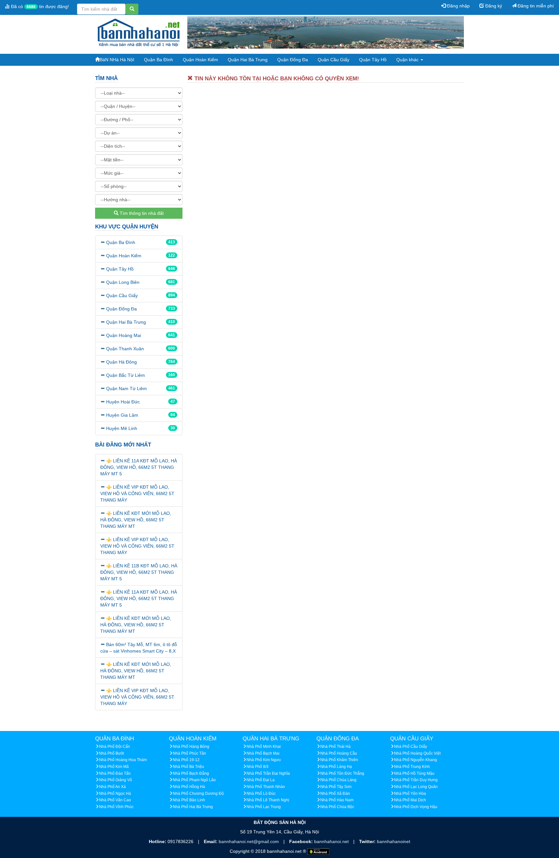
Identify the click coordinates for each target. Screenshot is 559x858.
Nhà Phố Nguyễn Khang (415, 760)
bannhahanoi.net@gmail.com (249, 841)
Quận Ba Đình (158, 59)
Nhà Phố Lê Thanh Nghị (268, 800)
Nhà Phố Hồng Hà (189, 786)
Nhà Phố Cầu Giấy (410, 746)
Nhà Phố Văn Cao (115, 800)
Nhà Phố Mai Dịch (410, 800)
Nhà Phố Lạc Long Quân (416, 786)
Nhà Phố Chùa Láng (338, 780)
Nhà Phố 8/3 (258, 766)
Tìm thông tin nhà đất (141, 213)
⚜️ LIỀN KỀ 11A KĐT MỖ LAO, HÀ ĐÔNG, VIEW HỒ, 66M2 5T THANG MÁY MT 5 (138, 467)
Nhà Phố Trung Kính (412, 766)
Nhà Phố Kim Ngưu (264, 760)
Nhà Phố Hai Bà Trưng (193, 807)
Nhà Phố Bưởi (111, 753)
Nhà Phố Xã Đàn (335, 793)
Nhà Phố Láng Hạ (336, 766)
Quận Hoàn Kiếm (200, 59)
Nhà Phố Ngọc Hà (115, 793)
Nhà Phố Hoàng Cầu (338, 753)
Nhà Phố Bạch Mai (263, 753)
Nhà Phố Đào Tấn (115, 773)
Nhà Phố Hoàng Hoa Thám (123, 760)
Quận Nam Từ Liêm (126, 388)
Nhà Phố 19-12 (186, 760)
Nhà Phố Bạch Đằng (191, 773)
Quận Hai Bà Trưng (248, 59)
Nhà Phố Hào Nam (337, 800)
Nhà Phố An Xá (112, 786)
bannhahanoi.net (332, 841)
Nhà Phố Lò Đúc (261, 793)
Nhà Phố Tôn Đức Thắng (342, 773)
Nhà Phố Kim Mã (114, 766)
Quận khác (408, 59)
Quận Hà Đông (121, 362)
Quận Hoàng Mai (123, 335)
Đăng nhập (458, 5)
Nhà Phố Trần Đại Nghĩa (268, 773)
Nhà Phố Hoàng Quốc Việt (417, 753)
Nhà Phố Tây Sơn (336, 786)
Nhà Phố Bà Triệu (188, 766)
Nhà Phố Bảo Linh (189, 800)
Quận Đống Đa (292, 59)
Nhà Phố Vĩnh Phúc (116, 807)
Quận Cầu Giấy (333, 59)
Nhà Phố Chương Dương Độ (198, 793)
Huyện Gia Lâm (122, 415)
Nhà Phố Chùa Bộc (337, 807)
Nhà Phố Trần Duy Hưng (416, 780)
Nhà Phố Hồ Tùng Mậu (414, 773)
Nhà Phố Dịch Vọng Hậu (415, 807)
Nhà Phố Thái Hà (335, 746)
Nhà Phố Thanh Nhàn (266, 786)
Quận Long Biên (122, 282)
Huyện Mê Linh (121, 428)
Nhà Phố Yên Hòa (410, 793)
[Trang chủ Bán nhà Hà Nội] (138, 32)
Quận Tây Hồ (373, 59)
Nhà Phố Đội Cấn (114, 746)
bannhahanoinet (393, 841)
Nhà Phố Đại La (261, 780)
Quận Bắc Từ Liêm (125, 375)
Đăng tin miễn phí (535, 5)
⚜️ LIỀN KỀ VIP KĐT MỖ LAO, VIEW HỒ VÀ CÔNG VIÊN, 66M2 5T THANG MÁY (137, 493)
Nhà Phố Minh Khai (264, 746)
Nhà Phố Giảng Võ (115, 780)
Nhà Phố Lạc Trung (264, 807)
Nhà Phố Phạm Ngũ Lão (194, 780)
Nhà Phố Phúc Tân (189, 753)
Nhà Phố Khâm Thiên (339, 760)
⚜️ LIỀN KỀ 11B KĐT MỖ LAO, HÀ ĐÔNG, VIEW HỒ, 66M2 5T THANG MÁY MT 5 (138, 572)
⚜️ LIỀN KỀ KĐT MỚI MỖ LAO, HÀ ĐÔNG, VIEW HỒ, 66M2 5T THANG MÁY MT (135, 520)
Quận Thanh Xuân (125, 348)
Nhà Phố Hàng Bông (191, 746)
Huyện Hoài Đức (123, 401)
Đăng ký (493, 5)
